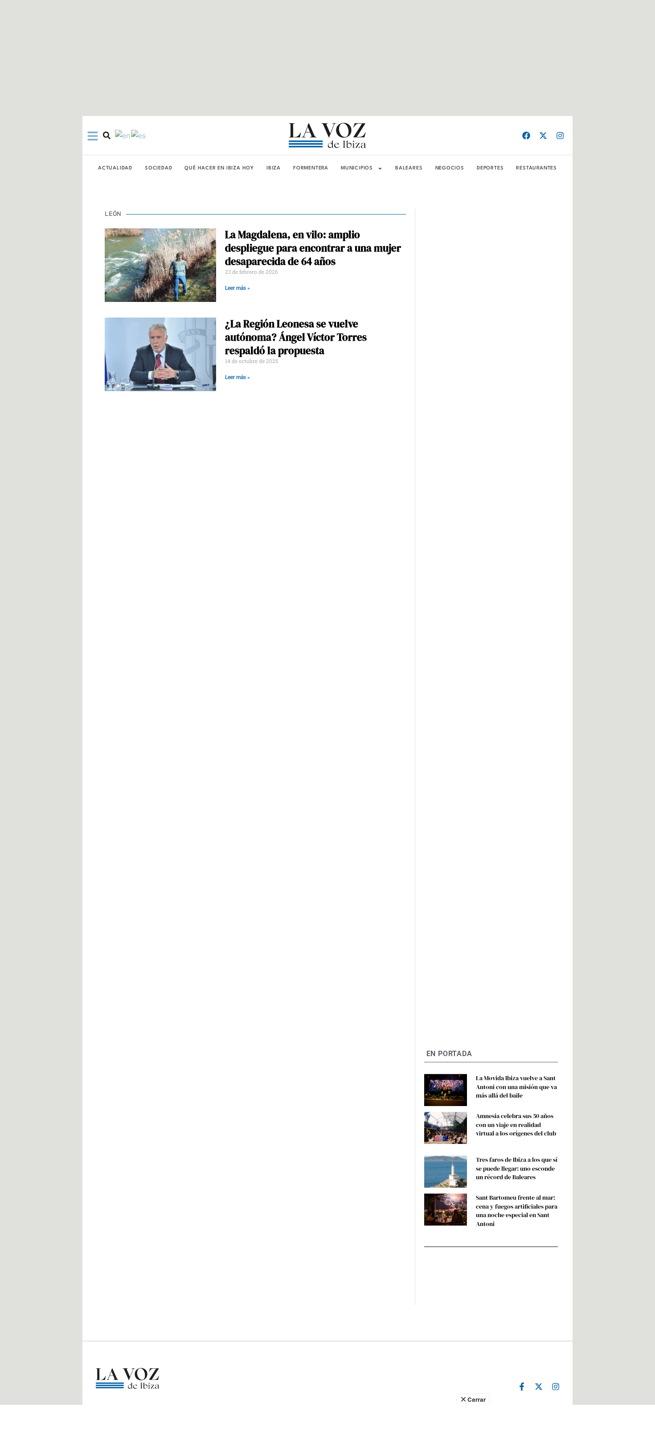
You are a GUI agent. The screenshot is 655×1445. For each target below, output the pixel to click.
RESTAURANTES (536, 168)
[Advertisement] (327, 1425)
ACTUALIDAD (115, 168)
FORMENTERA (310, 168)
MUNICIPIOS (357, 168)
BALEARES (408, 168)
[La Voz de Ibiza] (327, 135)
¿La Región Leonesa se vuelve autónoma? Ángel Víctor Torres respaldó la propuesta (296, 337)
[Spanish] (139, 135)
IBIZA (273, 168)
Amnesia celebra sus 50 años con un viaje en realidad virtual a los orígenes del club (516, 1124)
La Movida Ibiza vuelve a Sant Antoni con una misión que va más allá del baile (516, 1086)
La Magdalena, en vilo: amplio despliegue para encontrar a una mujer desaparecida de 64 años (313, 247)
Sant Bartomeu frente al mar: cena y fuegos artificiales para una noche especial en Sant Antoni (516, 1210)
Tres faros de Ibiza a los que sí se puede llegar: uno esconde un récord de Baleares (516, 1168)
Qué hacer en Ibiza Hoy (219, 168)
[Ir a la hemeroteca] (107, 135)
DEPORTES (490, 168)
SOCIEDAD (158, 168)
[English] (123, 135)
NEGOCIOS (449, 168)
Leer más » (237, 288)
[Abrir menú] (92, 136)
